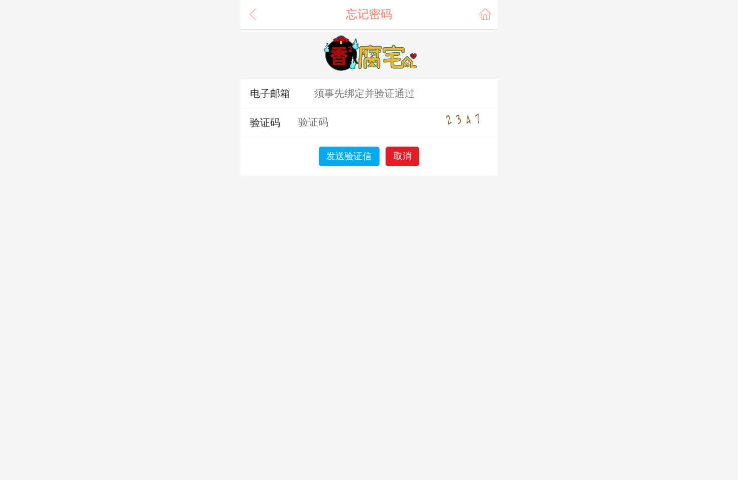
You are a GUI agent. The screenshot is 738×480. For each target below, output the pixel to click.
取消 (403, 156)
